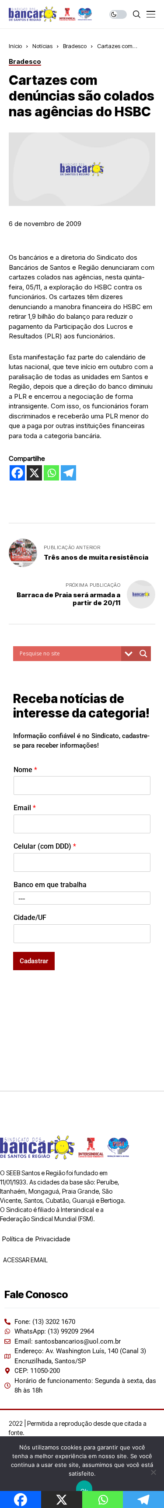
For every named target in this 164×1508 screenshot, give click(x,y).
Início (15, 45)
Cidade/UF (30, 917)
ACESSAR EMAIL (25, 1260)
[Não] (153, 1472)
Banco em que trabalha (50, 885)
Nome (25, 770)
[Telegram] (68, 473)
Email (25, 808)
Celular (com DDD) (45, 846)
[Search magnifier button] (143, 653)
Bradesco (75, 45)
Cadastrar (34, 961)
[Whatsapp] (51, 473)
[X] (34, 473)
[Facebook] (17, 473)
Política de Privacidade (36, 1239)
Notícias (42, 45)
